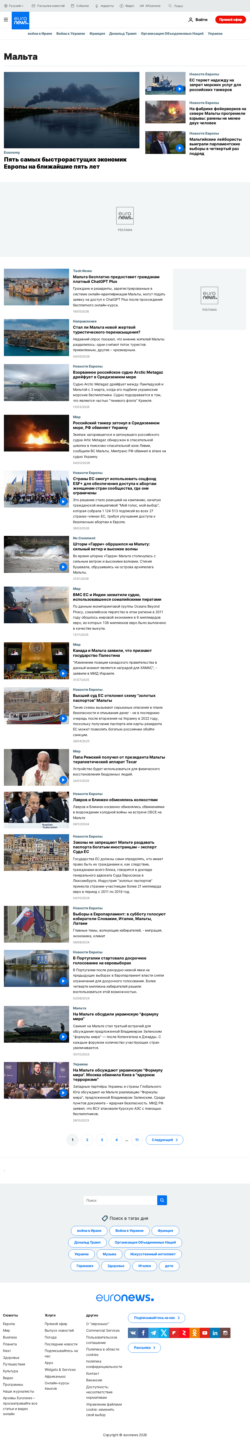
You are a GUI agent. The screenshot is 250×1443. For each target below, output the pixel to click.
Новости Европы (204, 74)
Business (10, 1337)
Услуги (50, 1315)
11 (137, 1140)
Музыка (109, 1254)
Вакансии (94, 1380)
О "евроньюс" (97, 1324)
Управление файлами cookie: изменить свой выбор (104, 1409)
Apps (49, 1363)
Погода (51, 1337)
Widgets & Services (60, 1369)
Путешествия (14, 1364)
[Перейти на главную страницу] (20, 20)
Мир (77, 416)
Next (7, 1351)
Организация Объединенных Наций (172, 33)
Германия (85, 1266)
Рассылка (142, 1347)
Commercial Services (103, 1330)
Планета (10, 1344)
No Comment (84, 538)
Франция (97, 33)
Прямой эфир (230, 19)
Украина (215, 33)
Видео (8, 1378)
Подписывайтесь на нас (154, 1318)
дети (169, 1266)
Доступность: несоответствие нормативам (99, 1392)
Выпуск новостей (59, 1330)
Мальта (79, 1008)
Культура (10, 1371)
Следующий (162, 1140)
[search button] (170, 6)
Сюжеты (10, 1315)
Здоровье (115, 1266)
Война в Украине (70, 33)
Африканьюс (55, 1376)
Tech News (82, 271)
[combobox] (194, 6)
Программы (13, 1384)
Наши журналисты (18, 1391)
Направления (84, 321)
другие (92, 1315)
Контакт (92, 1373)
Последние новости (61, 1344)
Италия (144, 1266)
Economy (12, 152)
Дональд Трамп (123, 33)
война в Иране (40, 33)
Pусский (15, 6)
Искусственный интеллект (153, 1254)
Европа (9, 1324)
